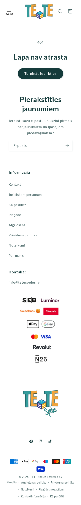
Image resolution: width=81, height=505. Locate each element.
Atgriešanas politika (33, 482)
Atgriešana (17, 225)
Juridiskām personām (25, 194)
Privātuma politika (23, 235)
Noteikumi (17, 245)
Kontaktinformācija (33, 496)
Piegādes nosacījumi (52, 489)
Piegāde (15, 215)
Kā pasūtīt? (17, 205)
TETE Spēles (38, 477)
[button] (9, 11)
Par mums (16, 255)
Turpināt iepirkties (40, 73)
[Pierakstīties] (67, 145)
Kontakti (15, 184)
